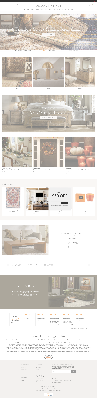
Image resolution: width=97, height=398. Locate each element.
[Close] (70, 188)
